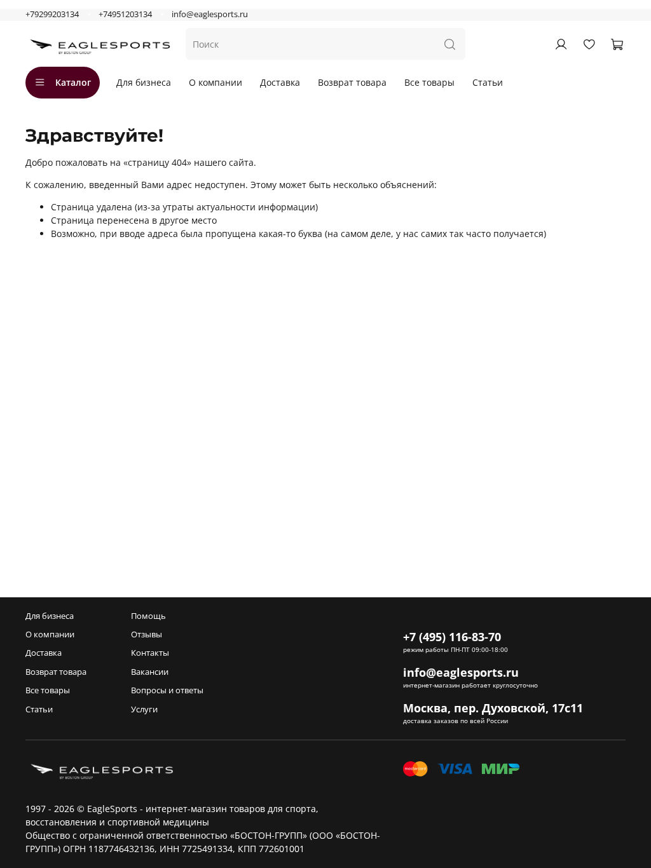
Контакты (150, 653)
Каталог (73, 82)
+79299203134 (52, 14)
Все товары (429, 82)
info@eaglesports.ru (210, 14)
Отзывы (146, 634)
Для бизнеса (143, 82)
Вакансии (149, 672)
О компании (215, 82)
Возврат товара (352, 82)
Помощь (148, 616)
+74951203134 (125, 14)
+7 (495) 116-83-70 (452, 636)
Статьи (487, 82)
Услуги (144, 709)
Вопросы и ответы (167, 690)
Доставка (280, 82)
